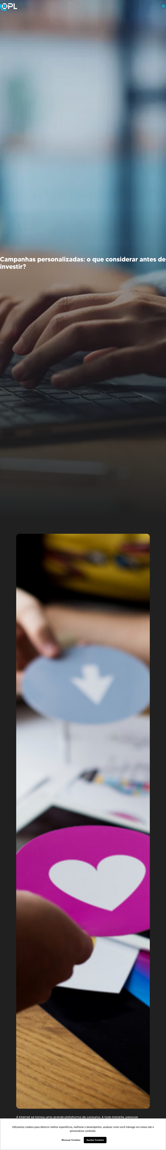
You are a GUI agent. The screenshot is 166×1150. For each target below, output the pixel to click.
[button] (163, 6)
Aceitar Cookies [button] (95, 1140)
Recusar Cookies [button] (71, 1140)
